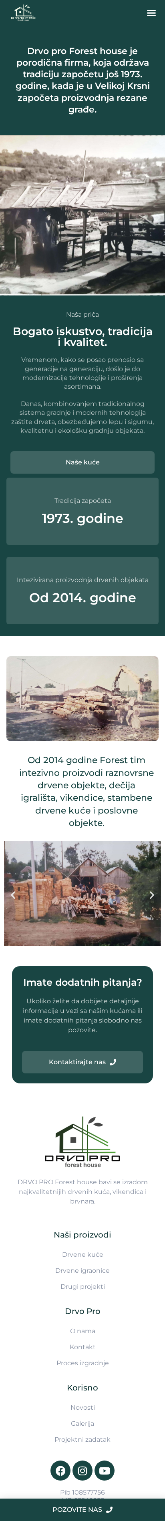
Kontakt (83, 1347)
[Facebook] (60, 1471)
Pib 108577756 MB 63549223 (82, 1496)
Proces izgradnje (82, 1363)
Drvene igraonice (82, 1270)
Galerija (82, 1423)
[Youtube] (105, 1471)
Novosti (82, 1407)
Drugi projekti (82, 1286)
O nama (82, 1331)
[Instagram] (82, 1471)
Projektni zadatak (82, 1439)
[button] (151, 13)
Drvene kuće (82, 1254)
